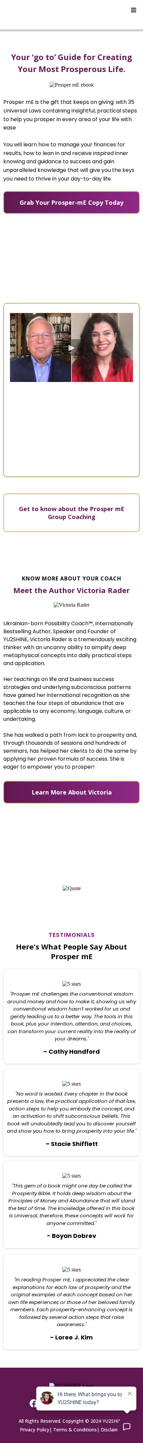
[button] (133, 10)
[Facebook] (33, 1403)
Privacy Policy (34, 1429)
